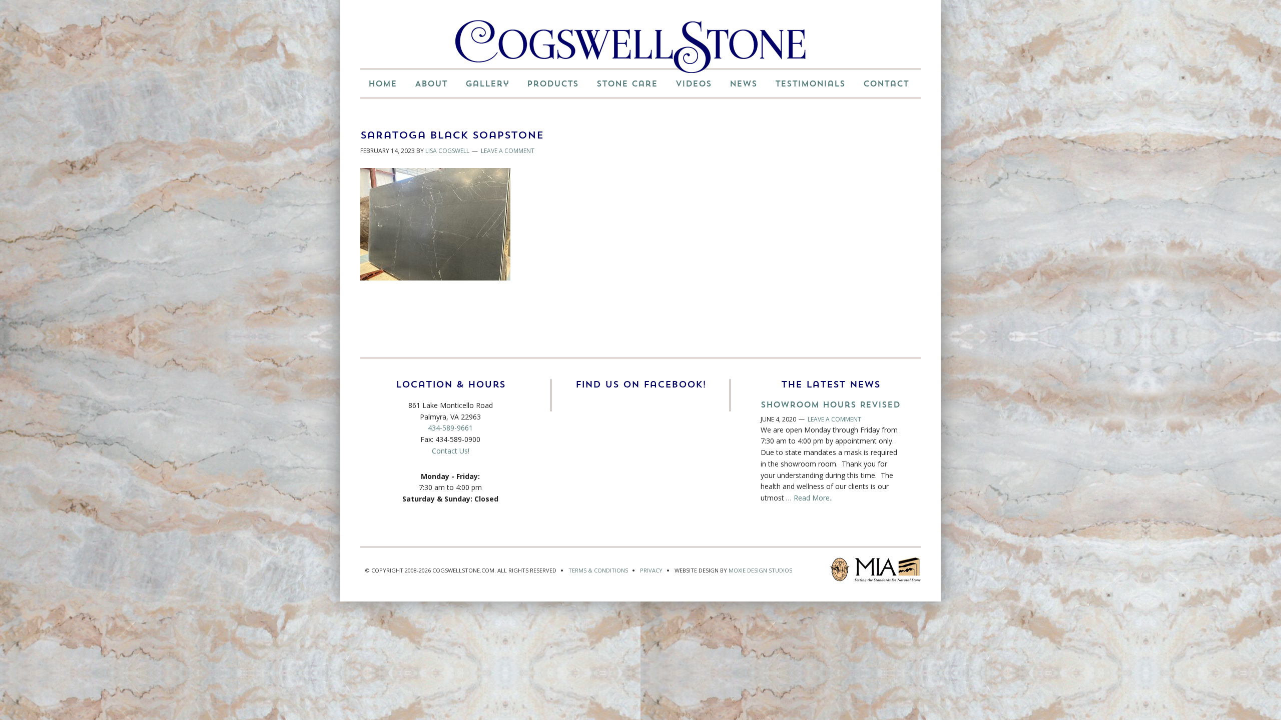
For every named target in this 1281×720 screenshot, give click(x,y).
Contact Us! (450, 451)
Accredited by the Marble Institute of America (840, 570)
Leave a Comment (507, 150)
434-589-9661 (450, 427)
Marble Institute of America (888, 570)
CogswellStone (630, 46)
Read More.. (813, 497)
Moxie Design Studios (760, 570)
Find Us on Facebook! (640, 384)
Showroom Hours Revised (830, 405)
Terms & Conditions (598, 570)
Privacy (651, 570)
